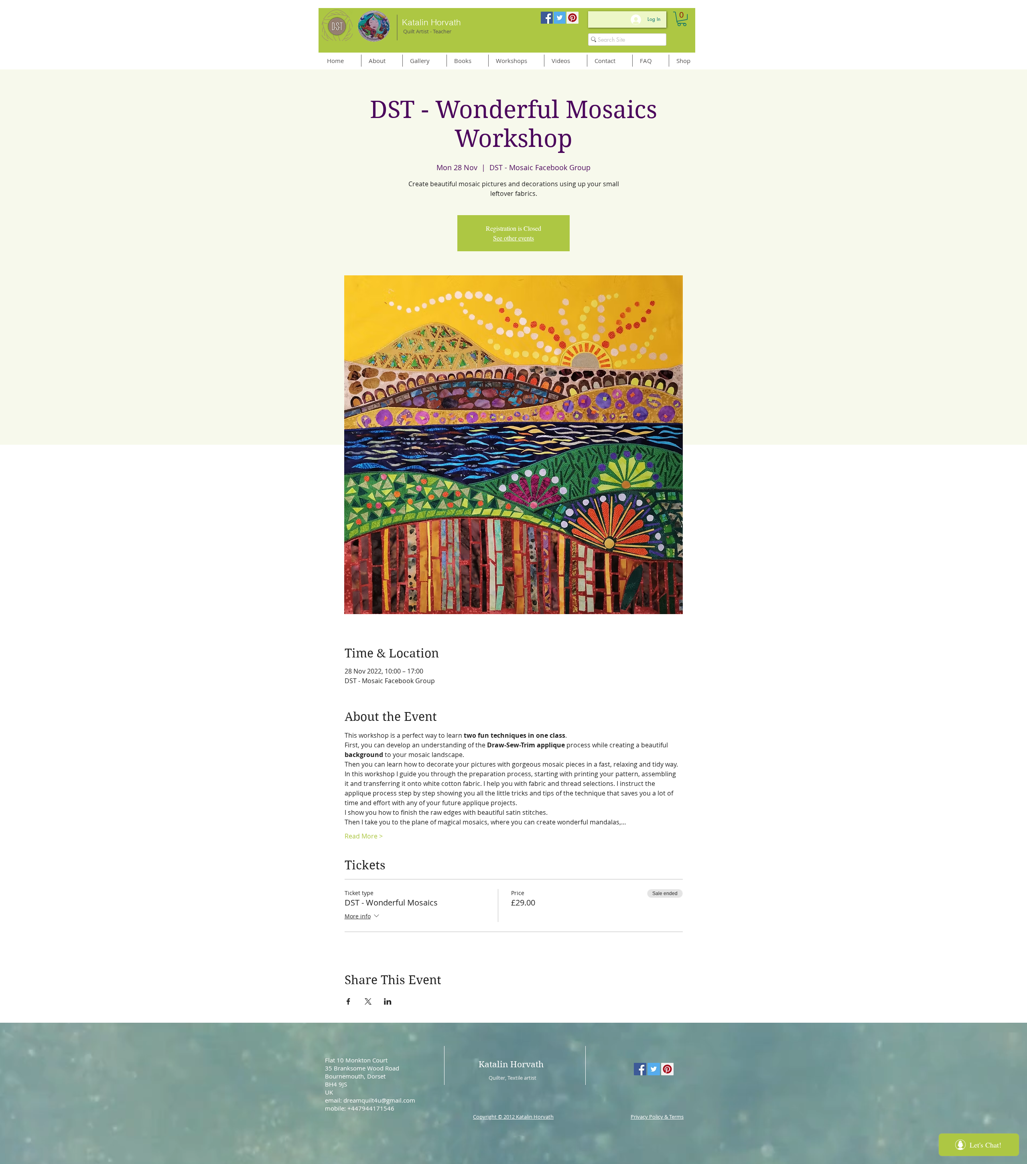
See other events (513, 238)
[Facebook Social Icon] (547, 18)
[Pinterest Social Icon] (572, 18)
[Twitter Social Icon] (560, 18)
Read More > (364, 836)
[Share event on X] (368, 1001)
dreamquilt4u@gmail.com (379, 1100)
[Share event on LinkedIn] (388, 1001)
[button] (681, 19)
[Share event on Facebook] (348, 1001)
